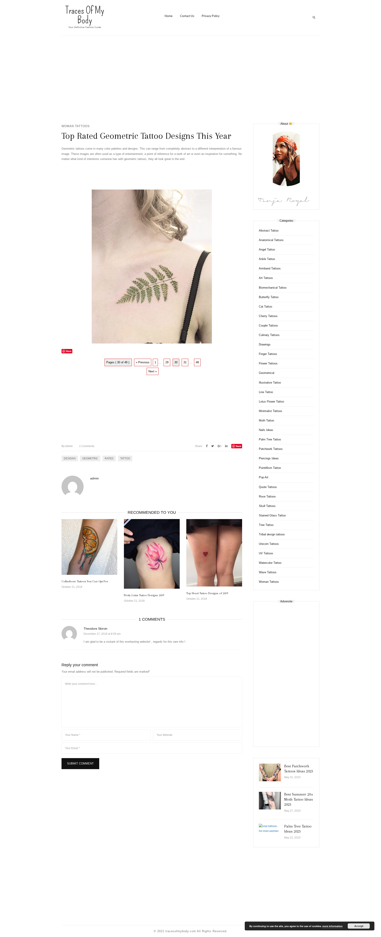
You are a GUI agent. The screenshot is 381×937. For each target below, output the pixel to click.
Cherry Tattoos (268, 316)
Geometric (90, 458)
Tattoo (125, 458)
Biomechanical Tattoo (272, 287)
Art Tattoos (266, 278)
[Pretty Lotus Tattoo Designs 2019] (152, 554)
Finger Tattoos (268, 354)
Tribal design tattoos (272, 534)
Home (168, 16)
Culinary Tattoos (269, 335)
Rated (109, 458)
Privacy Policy (211, 16)
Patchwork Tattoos (271, 449)
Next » (152, 371)
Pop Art (263, 477)
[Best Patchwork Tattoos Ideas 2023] (270, 772)
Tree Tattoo (266, 525)
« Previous (142, 362)
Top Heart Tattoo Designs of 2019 (207, 593)
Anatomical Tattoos (271, 240)
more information (332, 926)
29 (166, 362)
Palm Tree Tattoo (270, 439)
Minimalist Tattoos (270, 411)
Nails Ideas (266, 430)
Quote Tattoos (268, 487)
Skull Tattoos (267, 506)
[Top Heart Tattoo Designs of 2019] (214, 553)
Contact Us (187, 16)
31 (185, 362)
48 (197, 362)
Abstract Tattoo (268, 230)
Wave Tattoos (267, 572)
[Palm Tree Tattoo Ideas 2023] (270, 828)
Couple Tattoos (268, 325)
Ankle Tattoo (267, 259)
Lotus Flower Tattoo (271, 401)
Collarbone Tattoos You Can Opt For (85, 581)
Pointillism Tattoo (270, 467)
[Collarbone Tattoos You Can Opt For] (89, 547)
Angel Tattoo (267, 249)
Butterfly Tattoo (268, 297)
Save (238, 446)
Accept (358, 926)
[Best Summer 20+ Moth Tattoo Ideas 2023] (270, 800)
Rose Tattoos (267, 496)
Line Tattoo (266, 392)
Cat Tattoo (265, 306)
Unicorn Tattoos (269, 544)
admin (67, 446)
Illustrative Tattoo (270, 382)
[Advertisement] (190, 79)
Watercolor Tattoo (270, 562)
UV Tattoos (266, 553)
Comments (86, 446)
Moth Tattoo (266, 420)
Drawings (265, 344)
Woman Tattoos (76, 126)
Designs (70, 458)
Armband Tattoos (270, 268)
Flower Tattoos (268, 363)
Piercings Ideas (269, 458)
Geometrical (266, 373)
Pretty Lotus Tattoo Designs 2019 (144, 595)
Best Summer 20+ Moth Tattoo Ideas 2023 (298, 799)
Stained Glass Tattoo (272, 515)
